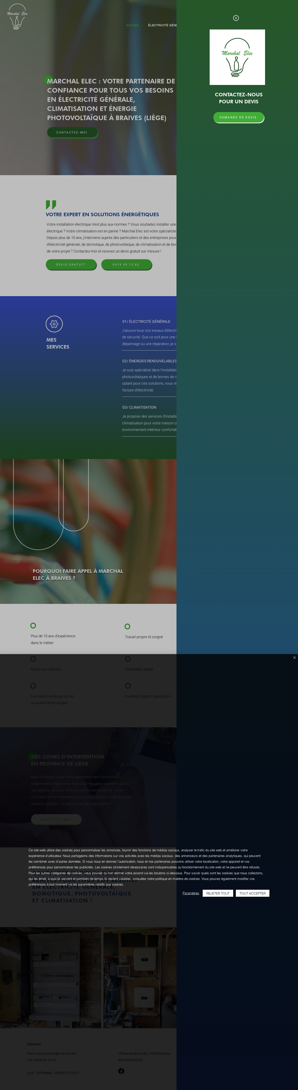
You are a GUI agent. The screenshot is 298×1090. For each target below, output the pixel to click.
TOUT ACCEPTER (253, 893)
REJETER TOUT (217, 893)
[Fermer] (294, 658)
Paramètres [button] (191, 893)
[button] (236, 18)
